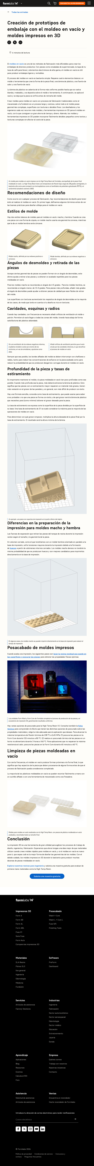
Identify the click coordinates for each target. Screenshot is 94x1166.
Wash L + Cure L (56, 920)
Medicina (19, 983)
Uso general (20, 970)
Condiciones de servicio (44, 1154)
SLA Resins (20, 962)
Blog (17, 1063)
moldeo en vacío (16, 64)
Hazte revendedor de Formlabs (62, 1102)
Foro (17, 1080)
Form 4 (19, 915)
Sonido (51, 1041)
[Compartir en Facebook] (9, 42)
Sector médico (55, 1025)
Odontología (21, 978)
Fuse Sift (53, 924)
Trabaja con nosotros (58, 1063)
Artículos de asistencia (25, 1004)
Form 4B (19, 920)
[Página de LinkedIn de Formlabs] (42, 1129)
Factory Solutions (23, 1009)
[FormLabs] (10, 3)
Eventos (19, 1072)
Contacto (53, 1072)
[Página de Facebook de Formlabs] (18, 1129)
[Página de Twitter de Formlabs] (24, 1129)
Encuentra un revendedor (72, 3)
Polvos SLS (20, 966)
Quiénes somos (55, 1059)
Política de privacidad (24, 1154)
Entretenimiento (56, 1033)
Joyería (52, 1037)
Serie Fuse (20, 936)
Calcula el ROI (21, 1076)
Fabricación (54, 1009)
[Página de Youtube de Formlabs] (36, 1129)
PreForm (52, 962)
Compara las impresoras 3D (27, 944)
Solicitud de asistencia (25, 1098)
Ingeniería (20, 974)
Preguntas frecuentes (32, 1157)
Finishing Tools (55, 928)
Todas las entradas (20, 12)
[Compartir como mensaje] (20, 42)
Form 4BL (20, 928)
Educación (53, 1029)
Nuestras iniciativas (57, 1067)
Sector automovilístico (58, 1013)
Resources (20, 1067)
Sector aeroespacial (57, 1017)
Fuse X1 (19, 932)
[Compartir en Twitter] (15, 42)
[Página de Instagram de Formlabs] (30, 1129)
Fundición (20, 987)
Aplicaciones (21, 1059)
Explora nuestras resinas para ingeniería (25, 866)
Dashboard (53, 966)
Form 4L (19, 924)
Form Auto (20, 940)
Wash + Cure (54, 915)
